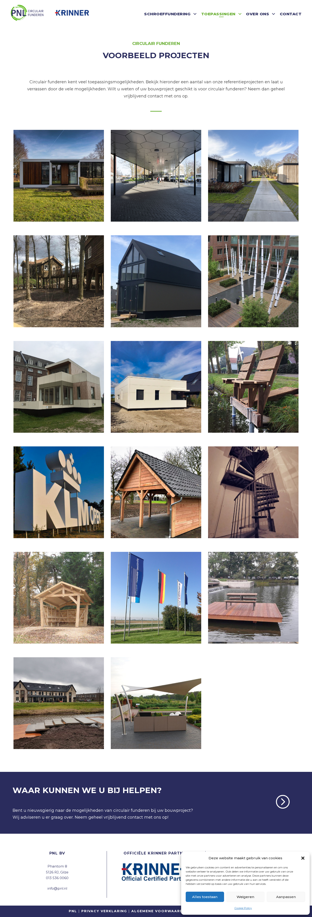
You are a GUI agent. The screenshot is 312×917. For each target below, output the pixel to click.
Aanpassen (286, 897)
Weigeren (245, 897)
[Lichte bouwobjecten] (156, 175)
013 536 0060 (57, 878)
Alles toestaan (204, 897)
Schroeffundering (167, 14)
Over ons (257, 14)
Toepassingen (218, 14)
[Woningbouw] (58, 175)
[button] (303, 858)
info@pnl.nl (57, 888)
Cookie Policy (243, 908)
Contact (291, 14)
